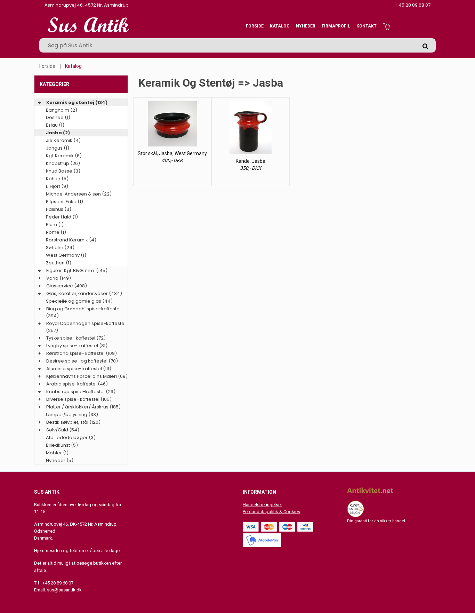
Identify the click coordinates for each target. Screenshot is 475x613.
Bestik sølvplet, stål (67, 422)
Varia (52, 278)
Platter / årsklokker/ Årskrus (77, 407)
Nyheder (305, 26)
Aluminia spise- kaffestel (74, 368)
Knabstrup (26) (63, 163)
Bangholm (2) (61, 110)
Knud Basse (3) (63, 171)
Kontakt (366, 26)
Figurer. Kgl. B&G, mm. (70, 270)
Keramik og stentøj (70, 102)
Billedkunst (58, 445)
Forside (255, 26)
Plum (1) (55, 224)
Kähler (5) (57, 178)
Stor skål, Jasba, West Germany (172, 153)
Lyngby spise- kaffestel (72, 345)
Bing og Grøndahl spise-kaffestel (83, 308)
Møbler (54, 452)
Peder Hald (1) (62, 217)
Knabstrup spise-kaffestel (75, 391)
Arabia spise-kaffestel (71, 384)
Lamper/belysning (67, 414)
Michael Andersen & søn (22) (79, 194)
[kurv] (386, 26)
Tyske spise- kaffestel (70, 338)
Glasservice (59, 285)
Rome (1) (56, 232)
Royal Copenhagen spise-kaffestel (86, 323)
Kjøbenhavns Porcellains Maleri (81, 376)
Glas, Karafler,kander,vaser (77, 293)
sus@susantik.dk (64, 589)
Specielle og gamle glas (73, 301)
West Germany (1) (66, 255)
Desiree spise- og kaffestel (76, 361)
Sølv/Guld (57, 430)
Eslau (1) (55, 125)
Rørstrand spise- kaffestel (75, 353)
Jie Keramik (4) (63, 140)
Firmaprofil (336, 26)
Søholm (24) (60, 247)
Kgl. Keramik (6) (64, 155)
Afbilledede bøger (67, 437)
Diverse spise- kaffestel (72, 399)
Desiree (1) (58, 117)
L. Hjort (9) (57, 186)
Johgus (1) (57, 148)
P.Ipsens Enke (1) (64, 201)
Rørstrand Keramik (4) (71, 240)
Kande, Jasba (250, 161)
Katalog (280, 26)
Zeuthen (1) (58, 263)
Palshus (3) (58, 209)
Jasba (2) (58, 132)
